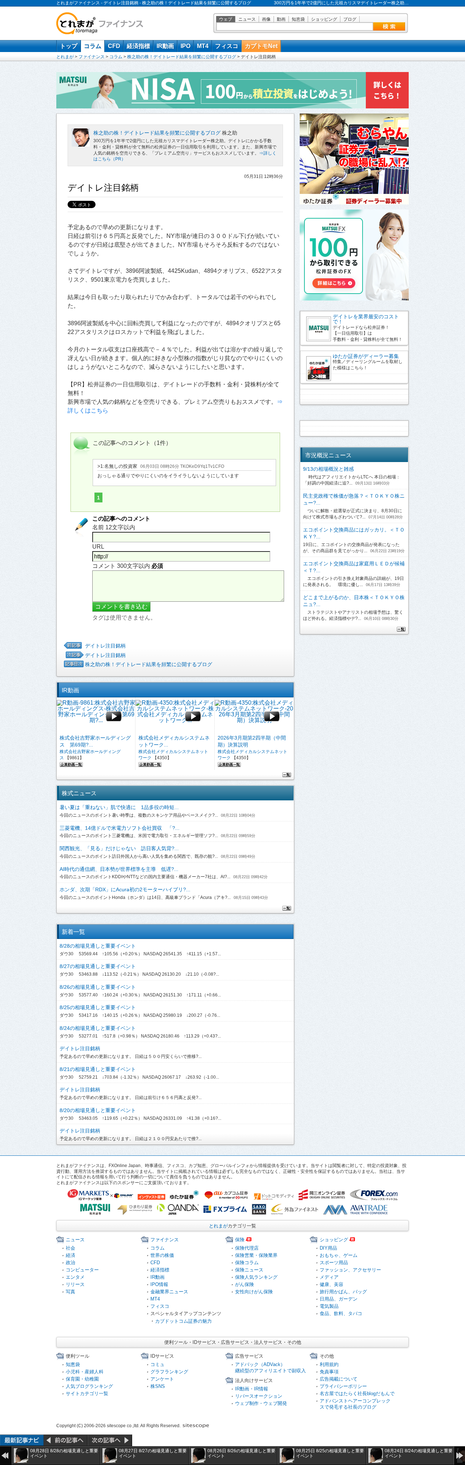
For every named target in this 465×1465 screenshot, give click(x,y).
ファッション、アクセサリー (350, 1270)
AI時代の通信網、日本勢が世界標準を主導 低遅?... (119, 869)
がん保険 (244, 1284)
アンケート (162, 1379)
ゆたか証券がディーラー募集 (366, 356)
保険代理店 (247, 1248)
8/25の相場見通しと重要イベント (98, 1007)
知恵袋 (298, 19)
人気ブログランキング (89, 1386)
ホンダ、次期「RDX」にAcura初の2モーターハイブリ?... (125, 889)
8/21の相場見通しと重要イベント (98, 1069)
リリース (75, 1284)
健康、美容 (331, 1284)
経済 (70, 1255)
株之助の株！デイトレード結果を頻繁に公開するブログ (181, 56)
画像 (266, 19)
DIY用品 (328, 1248)
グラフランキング (169, 1371)
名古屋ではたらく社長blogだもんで (357, 1393)
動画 (281, 19)
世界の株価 (162, 1255)
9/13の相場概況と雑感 (328, 469)
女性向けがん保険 (254, 1291)
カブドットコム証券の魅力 (183, 1321)
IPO (185, 46)
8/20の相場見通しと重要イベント (98, 1110)
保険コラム (247, 1262)
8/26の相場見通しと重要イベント (98, 987)
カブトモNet (261, 46)
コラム (92, 46)
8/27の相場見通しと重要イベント (98, 966)
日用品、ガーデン (338, 1299)
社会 (70, 1248)
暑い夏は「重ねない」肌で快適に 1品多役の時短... (119, 807)
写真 (70, 1291)
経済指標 (138, 46)
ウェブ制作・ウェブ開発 (261, 1403)
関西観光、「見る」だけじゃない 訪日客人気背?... (119, 848)
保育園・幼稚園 (82, 1379)
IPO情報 (159, 1284)
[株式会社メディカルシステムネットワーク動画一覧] (150, 763)
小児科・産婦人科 (85, 1371)
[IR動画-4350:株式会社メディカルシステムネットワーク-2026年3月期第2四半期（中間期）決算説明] (254, 716)
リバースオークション (258, 1396)
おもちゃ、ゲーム (338, 1255)
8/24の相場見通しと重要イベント (98, 1028)
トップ (68, 46)
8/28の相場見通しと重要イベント (98, 946)
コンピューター (82, 1270)
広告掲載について (338, 1379)
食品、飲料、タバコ (341, 1313)
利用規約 (329, 1364)
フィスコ (226, 46)
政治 (70, 1262)
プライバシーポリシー (343, 1386)
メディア (329, 1277)
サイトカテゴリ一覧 (87, 1393)
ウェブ (225, 19)
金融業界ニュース (169, 1291)
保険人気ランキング (256, 1277)
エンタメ (75, 1277)
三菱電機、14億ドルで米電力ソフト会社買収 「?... (119, 828)
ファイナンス (91, 56)
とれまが (65, 56)
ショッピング (324, 19)
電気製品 (329, 1306)
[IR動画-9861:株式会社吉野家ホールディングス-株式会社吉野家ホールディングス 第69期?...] (96, 716)
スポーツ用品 (334, 1262)
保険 (239, 1239)
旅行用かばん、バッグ (343, 1291)
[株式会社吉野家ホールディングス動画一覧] (71, 763)
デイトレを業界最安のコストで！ (366, 319)
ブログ (349, 19)
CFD (114, 46)
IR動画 (165, 46)
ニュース (247, 19)
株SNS (157, 1386)
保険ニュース (249, 1270)
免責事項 (329, 1371)
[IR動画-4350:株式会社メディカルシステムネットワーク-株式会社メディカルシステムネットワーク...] (175, 716)
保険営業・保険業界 (256, 1255)
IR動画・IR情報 (251, 1389)
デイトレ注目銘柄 (105, 646)
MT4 (203, 46)
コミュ (157, 1364)
